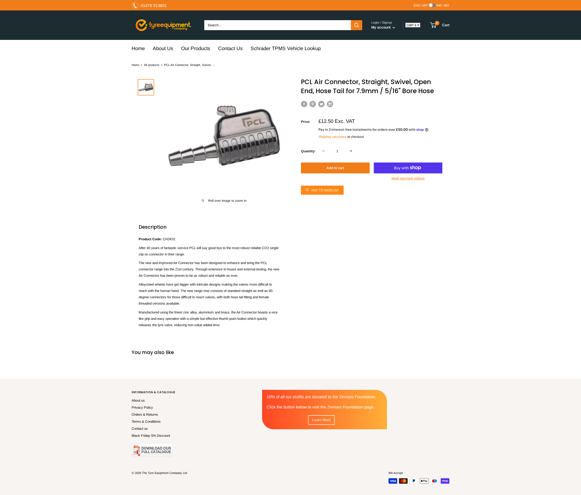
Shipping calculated (332, 136)
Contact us (140, 428)
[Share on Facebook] (304, 104)
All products (152, 65)
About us (138, 400)
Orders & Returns (145, 414)
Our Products (195, 48)
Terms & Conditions (146, 421)
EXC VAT (421, 5)
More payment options (408, 178)
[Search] (356, 25)
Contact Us (230, 48)
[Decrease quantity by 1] (323, 151)
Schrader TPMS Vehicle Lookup (286, 48)
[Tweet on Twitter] (321, 104)
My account (381, 27)
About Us (163, 48)
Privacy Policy (142, 407)
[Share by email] (330, 104)
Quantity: (308, 151)
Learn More (321, 420)
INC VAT (442, 5)
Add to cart (335, 168)
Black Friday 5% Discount (151, 435)
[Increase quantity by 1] (351, 151)
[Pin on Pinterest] (313, 104)
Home (138, 48)
